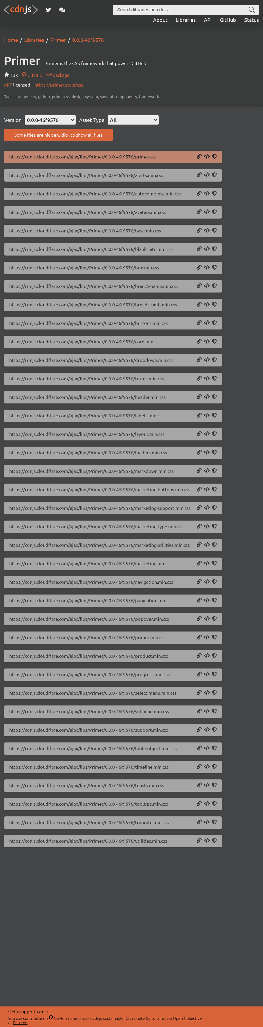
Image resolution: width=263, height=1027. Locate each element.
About (160, 19)
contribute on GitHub (45, 1018)
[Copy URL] (199, 156)
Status (251, 19)
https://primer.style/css (58, 84)
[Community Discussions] (62, 9)
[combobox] (50, 120)
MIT (8, 84)
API (208, 19)
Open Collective (187, 1018)
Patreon (20, 1022)
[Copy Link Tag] (207, 156)
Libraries (186, 19)
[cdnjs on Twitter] (48, 9)
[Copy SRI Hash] (214, 156)
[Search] (252, 10)
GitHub (228, 19)
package (61, 75)
